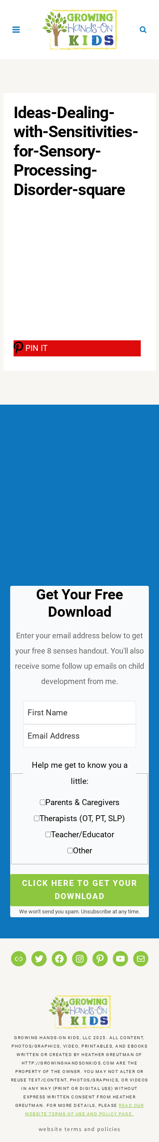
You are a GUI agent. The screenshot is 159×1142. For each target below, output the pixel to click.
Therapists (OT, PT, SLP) (82, 818)
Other (82, 850)
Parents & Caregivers (82, 802)
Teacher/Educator (82, 834)
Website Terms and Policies (80, 1128)
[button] (79, 810)
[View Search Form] (143, 29)
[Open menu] (16, 29)
